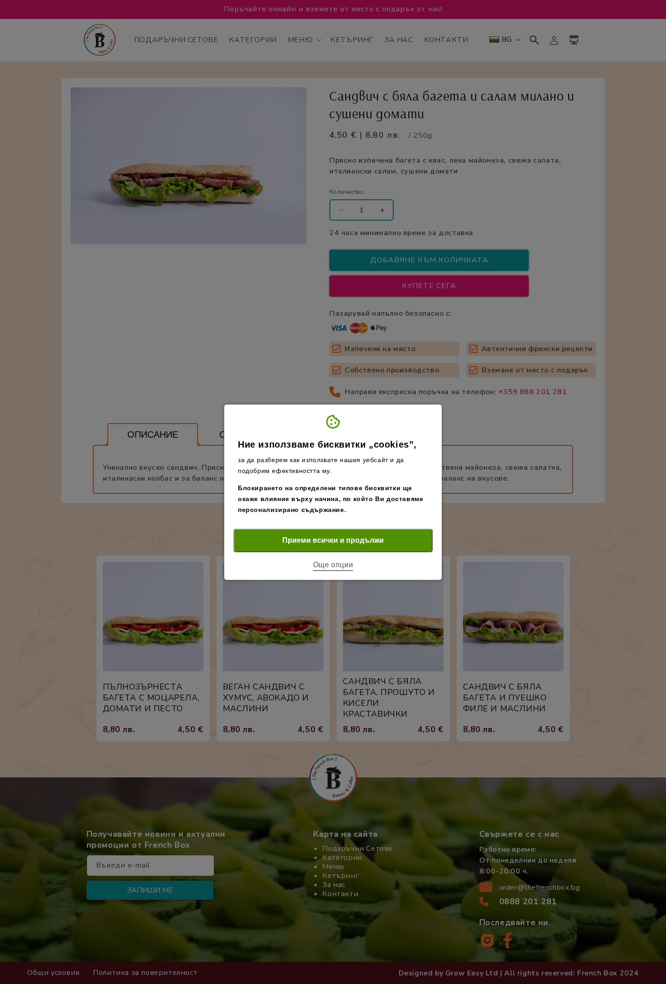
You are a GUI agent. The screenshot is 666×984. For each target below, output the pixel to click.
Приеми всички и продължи (333, 540)
